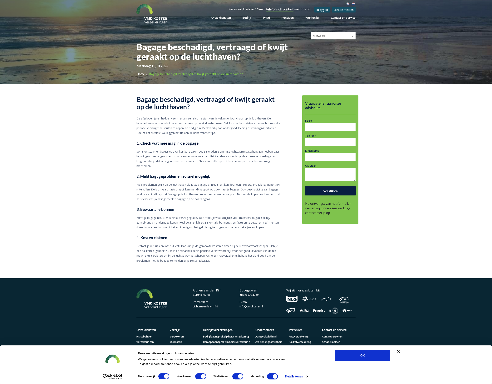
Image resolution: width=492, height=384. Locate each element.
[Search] (352, 35)
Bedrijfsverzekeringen (218, 330)
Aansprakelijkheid (266, 336)
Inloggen (322, 10)
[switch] (200, 376)
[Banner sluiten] (398, 351)
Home (140, 74)
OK (362, 355)
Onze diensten (221, 17)
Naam (308, 120)
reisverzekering (228, 255)
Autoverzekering (298, 336)
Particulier (295, 330)
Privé (266, 17)
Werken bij (312, 17)
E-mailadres (312, 150)
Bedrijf (246, 17)
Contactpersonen (332, 336)
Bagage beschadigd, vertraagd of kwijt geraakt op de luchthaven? (196, 74)
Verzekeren (177, 336)
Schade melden (344, 10)
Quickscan (176, 342)
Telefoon (310, 135)
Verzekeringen (145, 342)
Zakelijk (175, 330)
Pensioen (287, 17)
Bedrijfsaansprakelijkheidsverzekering (226, 336)
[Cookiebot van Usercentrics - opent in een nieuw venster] (112, 376)
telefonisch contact (279, 9)
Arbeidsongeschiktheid (268, 342)
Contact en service (343, 17)
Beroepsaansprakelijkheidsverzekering (226, 342)
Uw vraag (310, 165)
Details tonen (294, 376)
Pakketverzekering (300, 342)
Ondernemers (264, 330)
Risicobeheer (144, 336)
